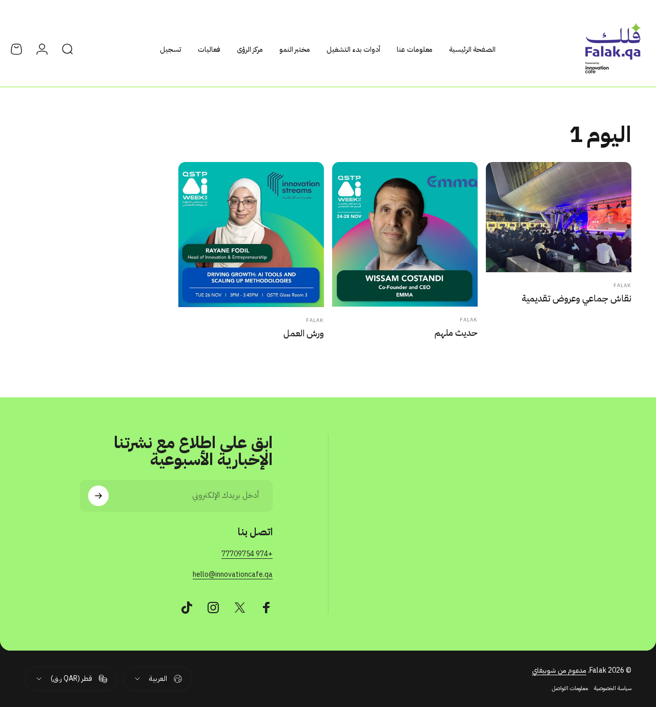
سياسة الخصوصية (612, 688)
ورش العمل (303, 333)
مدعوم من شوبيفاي (559, 670)
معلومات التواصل (570, 688)
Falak (622, 285)
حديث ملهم (456, 332)
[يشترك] (98, 496)
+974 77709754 (247, 554)
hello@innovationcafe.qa (233, 574)
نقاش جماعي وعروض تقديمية (576, 298)
